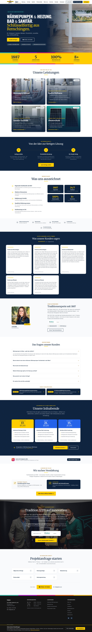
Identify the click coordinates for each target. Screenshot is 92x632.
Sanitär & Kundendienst (52, 606)
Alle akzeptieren (80, 628)
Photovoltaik (39, 1)
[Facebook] (68, 618)
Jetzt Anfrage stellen (46, 164)
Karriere (51, 1)
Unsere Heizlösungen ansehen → (46, 540)
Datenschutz (70, 614)
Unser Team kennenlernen (55, 330)
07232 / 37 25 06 (30, 448)
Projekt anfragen (13, 39)
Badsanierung (50, 604)
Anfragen (86, 1)
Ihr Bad (28, 1)
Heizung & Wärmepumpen (52, 602)
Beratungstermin (70, 608)
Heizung (23, 1)
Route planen (73, 447)
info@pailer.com (58, 586)
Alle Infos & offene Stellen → (46, 493)
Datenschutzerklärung (34, 630)
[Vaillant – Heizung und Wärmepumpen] (54, 322)
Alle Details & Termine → (60, 447)
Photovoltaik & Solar (51, 608)
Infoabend (62, 1)
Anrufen (70, 1)
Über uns (46, 1)
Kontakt (56, 1)
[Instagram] (71, 618)
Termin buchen (78, 1)
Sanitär (33, 1)
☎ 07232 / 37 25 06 (27, 39)
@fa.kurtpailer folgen (73, 459)
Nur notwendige (70, 628)
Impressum (69, 612)
